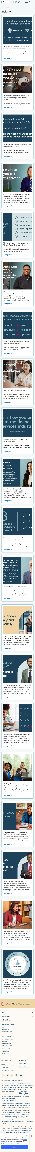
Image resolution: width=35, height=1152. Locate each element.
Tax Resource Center (7, 1070)
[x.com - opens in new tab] (12, 1075)
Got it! (14, 1147)
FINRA (20, 1093)
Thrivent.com (19, 1120)
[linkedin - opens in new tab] (7, 1075)
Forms (3, 1064)
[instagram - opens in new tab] (16, 1075)
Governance (5, 1067)
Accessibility (22, 1060)
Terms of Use (23, 1064)
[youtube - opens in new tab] (21, 1075)
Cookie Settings (6, 1060)
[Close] (26, 1135)
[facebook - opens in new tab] (3, 1075)
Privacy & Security (24, 1067)
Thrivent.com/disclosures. (9, 1100)
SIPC (26, 1093)
